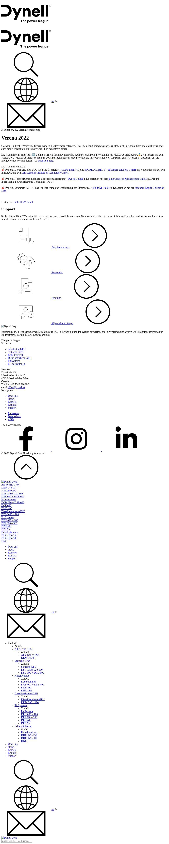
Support (12, 407)
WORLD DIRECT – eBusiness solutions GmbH (110, 169)
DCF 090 (6, 505)
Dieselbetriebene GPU (19, 358)
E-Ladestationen (16, 363)
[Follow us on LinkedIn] (126, 450)
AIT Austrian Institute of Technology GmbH (45, 172)
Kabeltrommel (15, 355)
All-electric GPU (17, 349)
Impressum (13, 413)
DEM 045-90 (8, 487)
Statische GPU (15, 352)
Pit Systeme (14, 360)
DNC (4, 541)
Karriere (12, 401)
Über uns (12, 395)
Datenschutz (14, 416)
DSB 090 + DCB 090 (12, 496)
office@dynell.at (16, 387)
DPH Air (6, 526)
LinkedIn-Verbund (23, 202)
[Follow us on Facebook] (26, 450)
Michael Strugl (45, 160)
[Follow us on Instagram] (76, 450)
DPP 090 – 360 (9, 523)
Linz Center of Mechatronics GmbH (128, 178)
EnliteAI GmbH (101, 187)
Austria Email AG (70, 169)
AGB (11, 419)
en (52, 101)
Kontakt (12, 404)
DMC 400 (6, 508)
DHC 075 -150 (9, 535)
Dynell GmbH (75, 178)
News (11, 398)
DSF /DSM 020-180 (12, 493)
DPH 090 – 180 (9, 520)
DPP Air (5, 529)
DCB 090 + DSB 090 (12, 502)
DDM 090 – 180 (10, 514)
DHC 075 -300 (9, 538)
